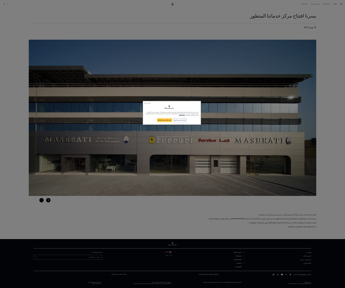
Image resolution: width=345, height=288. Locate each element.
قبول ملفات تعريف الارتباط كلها (164, 120)
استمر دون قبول (147, 103)
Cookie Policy (182, 115)
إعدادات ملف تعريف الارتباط (180, 120)
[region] (172, 113)
